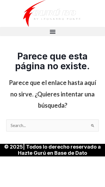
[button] (52, 31)
